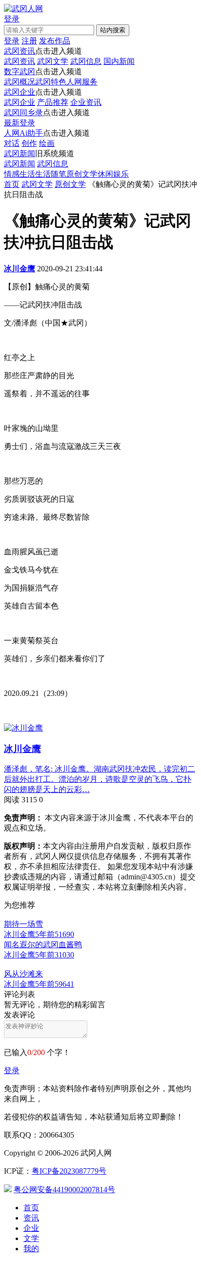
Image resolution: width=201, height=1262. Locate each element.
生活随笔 (50, 174)
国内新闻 (119, 61)
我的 (31, 1248)
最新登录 (19, 123)
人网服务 (82, 82)
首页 (12, 184)
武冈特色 (50, 82)
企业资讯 (85, 102)
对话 (12, 143)
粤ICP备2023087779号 (69, 1171)
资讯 (31, 1218)
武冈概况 (19, 82)
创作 (29, 143)
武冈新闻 (19, 153)
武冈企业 (19, 92)
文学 (31, 1238)
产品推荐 (52, 102)
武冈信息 (85, 61)
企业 (31, 1228)
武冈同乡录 (23, 112)
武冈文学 (52, 61)
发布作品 (54, 41)
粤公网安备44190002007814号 (64, 1189)
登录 (12, 1070)
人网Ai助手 (23, 133)
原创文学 (82, 174)
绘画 (47, 143)
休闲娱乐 (113, 174)
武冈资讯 (19, 51)
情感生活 (19, 174)
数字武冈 (19, 71)
